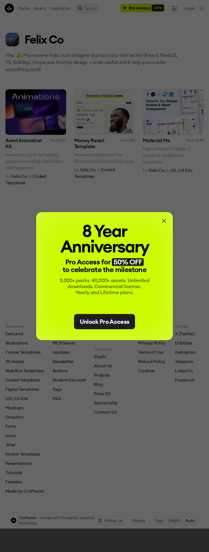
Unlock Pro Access (105, 321)
